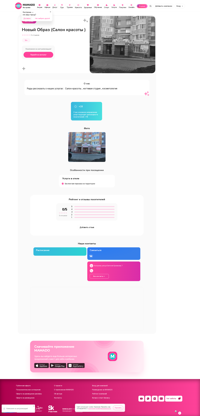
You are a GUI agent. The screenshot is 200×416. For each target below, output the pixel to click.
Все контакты (98, 276)
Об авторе (58, 394)
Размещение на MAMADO (102, 390)
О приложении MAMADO (64, 390)
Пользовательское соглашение (28, 390)
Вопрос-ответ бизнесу (101, 398)
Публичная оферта (23, 386)
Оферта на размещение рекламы (29, 394)
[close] (33, 406)
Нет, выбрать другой (42, 18)
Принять (118, 408)
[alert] (18, 409)
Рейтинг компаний (99, 394)
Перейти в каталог (38, 55)
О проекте (58, 386)
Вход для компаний (100, 386)
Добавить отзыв (87, 227)
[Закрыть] (50, 12)
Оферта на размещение (25, 398)
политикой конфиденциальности (99, 409)
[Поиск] (150, 6)
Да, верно (27, 18)
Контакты (58, 398)
